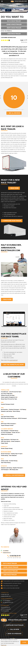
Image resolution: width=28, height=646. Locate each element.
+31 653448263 (5, 550)
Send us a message (14, 633)
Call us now (14, 629)
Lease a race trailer (14, 24)
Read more (14, 188)
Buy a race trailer (14, 21)
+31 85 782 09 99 (15, 556)
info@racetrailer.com (6, 596)
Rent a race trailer (14, 28)
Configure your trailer (12, 221)
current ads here (13, 360)
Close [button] (24, 642)
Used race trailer (14, 34)
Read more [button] (3, 645)
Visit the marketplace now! (13, 364)
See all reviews (24, 42)
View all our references (14, 475)
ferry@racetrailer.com (7, 552)
